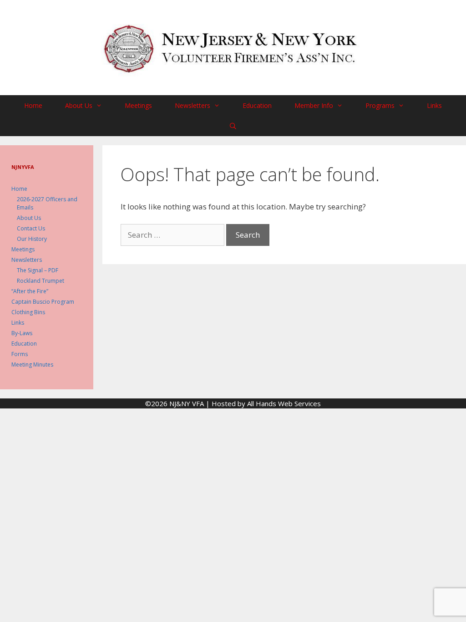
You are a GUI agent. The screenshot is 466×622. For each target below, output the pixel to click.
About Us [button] (78, 105)
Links (434, 105)
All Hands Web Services (284, 403)
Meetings (138, 105)
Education (257, 105)
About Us (29, 218)
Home (33, 105)
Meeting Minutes (32, 364)
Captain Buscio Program (42, 302)
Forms (19, 354)
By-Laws (21, 333)
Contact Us (31, 228)
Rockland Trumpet (40, 281)
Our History (32, 239)
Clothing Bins (28, 312)
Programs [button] (380, 105)
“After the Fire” (29, 291)
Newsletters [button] (192, 105)
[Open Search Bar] (233, 126)
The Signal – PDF (37, 270)
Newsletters (26, 260)
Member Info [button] (313, 105)
